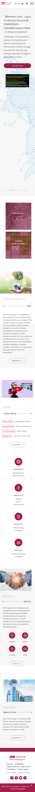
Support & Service (12, 767)
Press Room (10, 769)
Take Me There (17, 66)
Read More (16, 361)
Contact (27, 773)
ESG (8, 773)
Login (18, 3)
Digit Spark (21, 789)
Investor (14, 773)
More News (16, 445)
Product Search (22, 769)
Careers (21, 773)
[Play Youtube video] (17, 389)
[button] (8, 190)
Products (9, 764)
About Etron (25, 767)
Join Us (16, 663)
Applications (19, 764)
